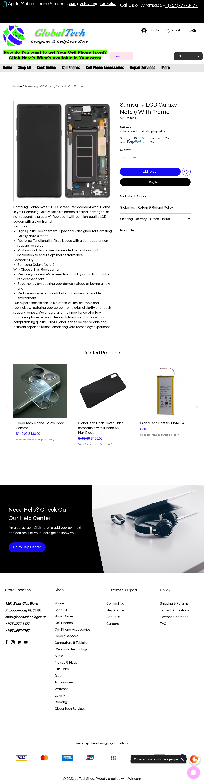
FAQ (163, 624)
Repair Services (67, 636)
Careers (112, 624)
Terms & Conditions (174, 610)
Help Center (115, 610)
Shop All (61, 610)
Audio (59, 656)
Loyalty (60, 695)
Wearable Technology (71, 649)
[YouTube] (25, 642)
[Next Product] (197, 406)
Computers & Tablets (71, 643)
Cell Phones (64, 623)
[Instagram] (12, 642)
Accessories (64, 682)
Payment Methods (174, 617)
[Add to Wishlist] (186, 172)
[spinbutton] (129, 157)
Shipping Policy (155, 131)
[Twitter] (19, 642)
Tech (74, 32)
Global (49, 32)
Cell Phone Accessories (73, 629)
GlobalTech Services (70, 709)
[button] (192, 30)
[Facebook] (6, 642)
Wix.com (134, 779)
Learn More (149, 142)
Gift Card (62, 669)
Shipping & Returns (174, 603)
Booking (61, 702)
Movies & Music (66, 662)
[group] (102, 407)
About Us (113, 617)
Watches (62, 689)
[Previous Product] (6, 406)
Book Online (64, 616)
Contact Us (115, 603)
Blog (58, 676)
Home (17, 86)
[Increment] (135, 157)
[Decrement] (123, 157)
